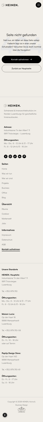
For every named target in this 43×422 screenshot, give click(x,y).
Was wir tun (7, 173)
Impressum (6, 235)
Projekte (5, 183)
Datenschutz (7, 239)
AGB (4, 244)
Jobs (4, 223)
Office (4, 192)
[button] (38, 5)
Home (4, 169)
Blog (4, 197)
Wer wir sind (7, 178)
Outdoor (5, 214)
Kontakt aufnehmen (21, 59)
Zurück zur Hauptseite (21, 68)
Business (5, 188)
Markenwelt (6, 218)
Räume (5, 209)
